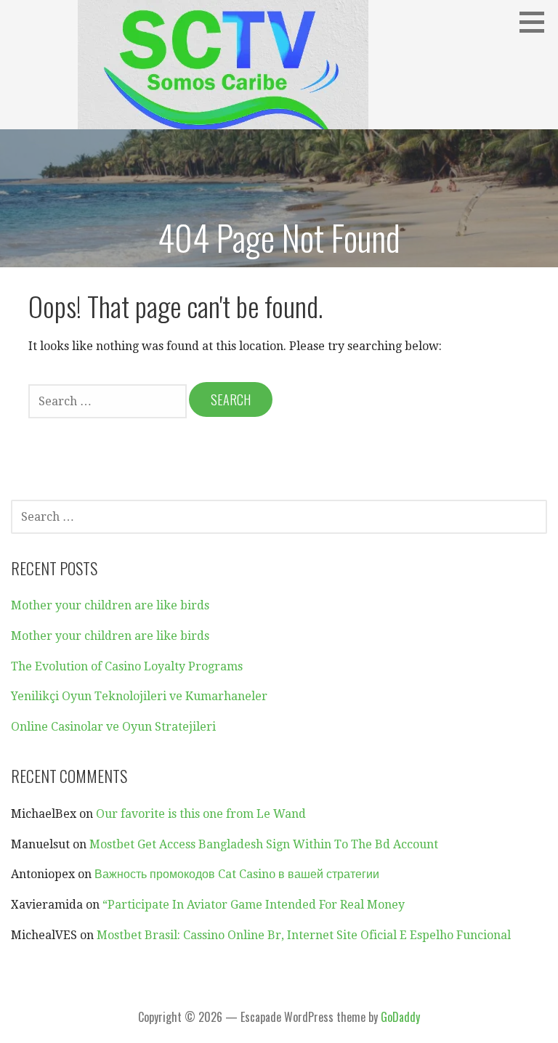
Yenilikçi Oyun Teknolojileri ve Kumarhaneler (139, 696)
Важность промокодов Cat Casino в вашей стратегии (236, 874)
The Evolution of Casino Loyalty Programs (127, 666)
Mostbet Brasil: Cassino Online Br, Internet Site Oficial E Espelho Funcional (304, 935)
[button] (537, 22)
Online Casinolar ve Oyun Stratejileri (113, 727)
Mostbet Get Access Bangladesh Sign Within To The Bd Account (263, 844)
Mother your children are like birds (110, 605)
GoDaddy (400, 1017)
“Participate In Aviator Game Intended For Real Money (253, 905)
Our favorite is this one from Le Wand (201, 814)
